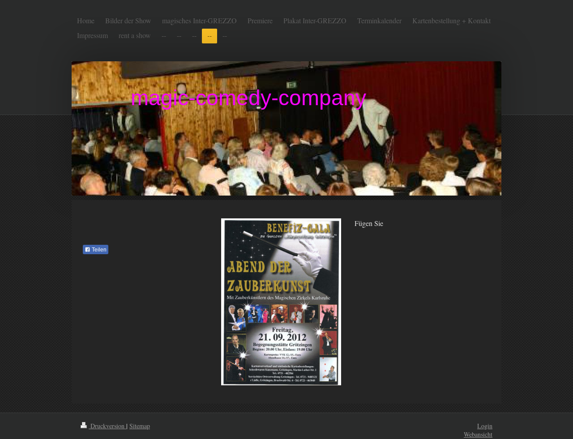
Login (484, 426)
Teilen (98, 250)
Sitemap (139, 426)
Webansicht (478, 434)
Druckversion (107, 426)
